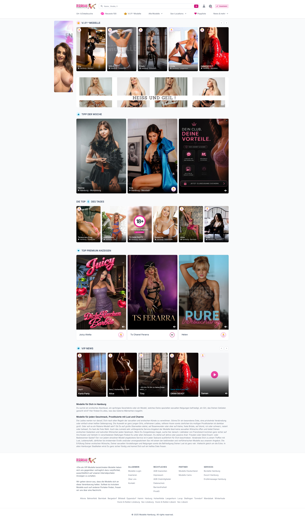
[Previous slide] (221, 23)
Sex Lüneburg (147, 502)
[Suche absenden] (196, 6)
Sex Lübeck (182, 502)
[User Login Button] (204, 6)
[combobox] (149, 6)
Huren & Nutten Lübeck (165, 502)
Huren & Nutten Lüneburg (128, 502)
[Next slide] (226, 23)
